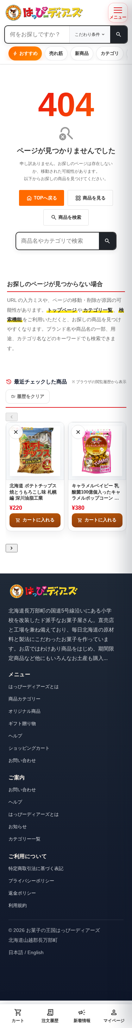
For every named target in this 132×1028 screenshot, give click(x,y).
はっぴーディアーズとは (33, 686)
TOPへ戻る (41, 198)
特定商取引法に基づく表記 (35, 868)
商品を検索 (66, 217)
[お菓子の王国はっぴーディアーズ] (54, 12)
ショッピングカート (29, 748)
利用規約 (17, 905)
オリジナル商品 (24, 711)
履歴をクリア (27, 396)
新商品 (82, 53)
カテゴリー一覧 (24, 839)
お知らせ (17, 826)
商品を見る (90, 198)
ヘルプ (15, 735)
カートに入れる (35, 520)
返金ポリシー (22, 893)
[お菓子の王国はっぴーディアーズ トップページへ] (43, 591)
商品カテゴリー (24, 699)
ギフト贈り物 (22, 723)
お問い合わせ (22, 760)
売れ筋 (56, 53)
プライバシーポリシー (31, 880)
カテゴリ (110, 53)
